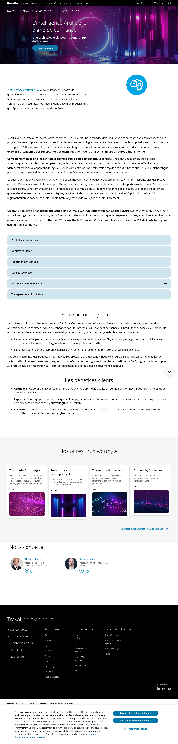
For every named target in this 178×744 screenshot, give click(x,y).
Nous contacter (45, 48)
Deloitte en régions (113, 648)
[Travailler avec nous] (169, 3)
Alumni (108, 654)
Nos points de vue (72, 3)
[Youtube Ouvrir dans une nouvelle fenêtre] (169, 688)
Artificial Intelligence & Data (70, 11)
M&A (76, 670)
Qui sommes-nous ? (30, 3)
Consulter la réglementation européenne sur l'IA (144, 528)
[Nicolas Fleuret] (16, 564)
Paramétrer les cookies (135, 729)
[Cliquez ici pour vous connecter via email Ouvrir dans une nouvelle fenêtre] (32, 571)
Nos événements (112, 635)
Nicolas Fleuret (33, 559)
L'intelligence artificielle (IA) (23, 90)
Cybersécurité (80, 665)
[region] (89, 724)
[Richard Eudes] (71, 564)
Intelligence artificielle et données (44, 11)
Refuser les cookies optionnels (135, 720)
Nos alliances (16, 656)
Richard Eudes (87, 559)
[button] (143, 3)
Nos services (26, 11)
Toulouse (49, 671)
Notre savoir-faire (51, 3)
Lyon (47, 645)
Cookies (32, 703)
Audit (76, 643)
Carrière (89, 3)
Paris (47, 635)
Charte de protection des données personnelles (56, 703)
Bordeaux (49, 650)
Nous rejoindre (17, 636)
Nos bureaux (16, 649)
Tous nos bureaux (52, 677)
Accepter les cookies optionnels (136, 713)
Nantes (48, 656)
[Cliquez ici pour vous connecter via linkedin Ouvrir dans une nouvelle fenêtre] (27, 571)
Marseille (49, 640)
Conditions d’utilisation (15, 703)
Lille (46, 661)
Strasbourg (49, 666)
